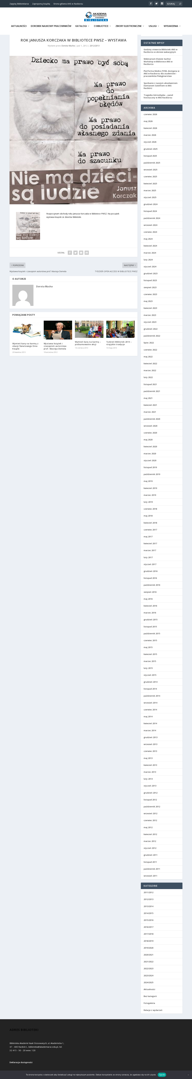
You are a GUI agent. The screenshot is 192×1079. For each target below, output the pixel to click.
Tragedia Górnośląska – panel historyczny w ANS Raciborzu (158, 96)
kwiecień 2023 (150, 308)
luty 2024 (148, 259)
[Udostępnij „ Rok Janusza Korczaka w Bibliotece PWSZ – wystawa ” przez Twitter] (75, 253)
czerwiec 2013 (150, 751)
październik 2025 (152, 162)
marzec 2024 (150, 252)
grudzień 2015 (150, 619)
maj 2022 (148, 356)
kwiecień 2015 (150, 654)
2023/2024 (148, 975)
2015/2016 (148, 920)
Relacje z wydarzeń (153, 1010)
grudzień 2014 (150, 682)
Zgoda (162, 1075)
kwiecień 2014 (150, 723)
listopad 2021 (150, 384)
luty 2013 (148, 778)
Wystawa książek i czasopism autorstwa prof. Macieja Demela (55, 346)
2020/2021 (148, 954)
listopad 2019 (150, 467)
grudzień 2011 (150, 855)
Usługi (153, 26)
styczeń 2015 (150, 675)
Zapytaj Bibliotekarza (19, 3)
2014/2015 (148, 913)
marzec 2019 (150, 495)
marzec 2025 (150, 190)
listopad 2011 (150, 862)
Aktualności (19, 26)
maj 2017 (148, 536)
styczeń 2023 (150, 322)
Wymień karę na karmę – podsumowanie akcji (88, 343)
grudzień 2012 (150, 792)
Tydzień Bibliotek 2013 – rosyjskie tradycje (119, 343)
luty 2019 (148, 502)
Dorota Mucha (68, 45)
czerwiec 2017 (150, 529)
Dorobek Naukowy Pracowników (51, 26)
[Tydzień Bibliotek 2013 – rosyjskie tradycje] (120, 329)
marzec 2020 (150, 453)
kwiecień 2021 (150, 405)
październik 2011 (152, 869)
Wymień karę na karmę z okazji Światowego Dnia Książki (25, 346)
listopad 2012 (150, 799)
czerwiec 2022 (150, 349)
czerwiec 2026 (150, 114)
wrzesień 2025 (150, 169)
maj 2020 (148, 439)
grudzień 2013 (150, 737)
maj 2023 (148, 301)
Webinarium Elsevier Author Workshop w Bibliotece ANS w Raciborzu (158, 61)
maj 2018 (148, 515)
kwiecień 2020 (150, 446)
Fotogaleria (149, 1003)
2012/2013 (95, 45)
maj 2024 (148, 238)
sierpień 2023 (150, 287)
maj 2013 (148, 758)
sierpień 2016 (150, 592)
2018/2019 (148, 941)
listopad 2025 (150, 155)
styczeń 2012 (150, 848)
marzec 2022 (150, 370)
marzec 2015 (150, 661)
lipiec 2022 (149, 342)
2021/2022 (148, 961)
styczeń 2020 (150, 460)
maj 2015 (148, 647)
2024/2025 (148, 982)
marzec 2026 (150, 135)
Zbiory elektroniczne (129, 26)
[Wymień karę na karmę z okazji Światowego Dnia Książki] (26, 330)
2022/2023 (148, 968)
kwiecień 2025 (150, 183)
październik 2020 (152, 419)
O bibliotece (101, 26)
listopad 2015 (150, 626)
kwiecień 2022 (150, 363)
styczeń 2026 (150, 142)
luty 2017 (148, 557)
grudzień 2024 (150, 204)
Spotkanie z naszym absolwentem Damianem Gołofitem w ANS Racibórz (161, 85)
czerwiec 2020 (150, 432)
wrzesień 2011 (150, 875)
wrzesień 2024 (150, 225)
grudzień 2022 (150, 329)
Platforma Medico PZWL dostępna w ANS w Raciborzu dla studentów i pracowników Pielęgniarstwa (161, 73)
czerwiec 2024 (150, 232)
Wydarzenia (171, 26)
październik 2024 (152, 218)
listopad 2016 (150, 578)
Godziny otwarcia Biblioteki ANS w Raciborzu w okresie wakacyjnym (160, 50)
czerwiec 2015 (150, 640)
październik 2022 (152, 335)
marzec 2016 (150, 612)
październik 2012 (152, 806)
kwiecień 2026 (150, 128)
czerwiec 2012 (150, 820)
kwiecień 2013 (150, 765)
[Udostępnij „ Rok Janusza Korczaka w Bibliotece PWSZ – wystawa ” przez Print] (87, 253)
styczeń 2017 (150, 564)
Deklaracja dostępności (21, 1062)
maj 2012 (148, 827)
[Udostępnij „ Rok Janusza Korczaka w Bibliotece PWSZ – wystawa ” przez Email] (81, 253)
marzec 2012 (150, 841)
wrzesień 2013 (150, 744)
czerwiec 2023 (150, 294)
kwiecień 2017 (150, 543)
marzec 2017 (150, 550)
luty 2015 (148, 668)
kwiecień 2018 (150, 522)
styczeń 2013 (150, 785)
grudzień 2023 (150, 273)
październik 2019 (152, 474)
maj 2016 (148, 599)
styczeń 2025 (150, 197)
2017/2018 (148, 934)
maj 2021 (148, 398)
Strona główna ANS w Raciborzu (68, 3)
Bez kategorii (150, 996)
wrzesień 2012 (150, 813)
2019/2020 (148, 947)
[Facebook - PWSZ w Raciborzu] (151, 3)
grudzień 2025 (150, 149)
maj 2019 (148, 481)
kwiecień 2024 (150, 245)
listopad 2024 (150, 211)
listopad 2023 (150, 280)
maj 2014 (148, 716)
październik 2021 (152, 391)
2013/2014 (148, 906)
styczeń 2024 (150, 266)
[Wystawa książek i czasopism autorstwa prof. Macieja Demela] (58, 330)
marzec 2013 (150, 772)
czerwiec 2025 (150, 176)
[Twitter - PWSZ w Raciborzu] (156, 3)
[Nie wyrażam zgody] (188, 1074)
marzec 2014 (150, 730)
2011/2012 (148, 892)
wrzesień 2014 (150, 702)
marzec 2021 (150, 412)
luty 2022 (148, 377)
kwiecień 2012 (150, 834)
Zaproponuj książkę (41, 3)
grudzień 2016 (150, 571)
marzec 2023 (150, 315)
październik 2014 (152, 695)
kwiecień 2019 (150, 488)
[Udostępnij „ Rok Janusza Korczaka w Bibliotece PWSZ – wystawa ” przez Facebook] (70, 253)
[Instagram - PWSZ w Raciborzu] (162, 3)
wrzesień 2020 (150, 425)
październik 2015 (152, 633)
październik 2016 (152, 585)
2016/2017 (148, 927)
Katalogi (81, 26)
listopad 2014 (150, 688)
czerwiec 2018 (150, 508)
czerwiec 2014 (150, 709)
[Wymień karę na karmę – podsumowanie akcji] (89, 329)
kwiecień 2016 (150, 605)
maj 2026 (148, 121)
